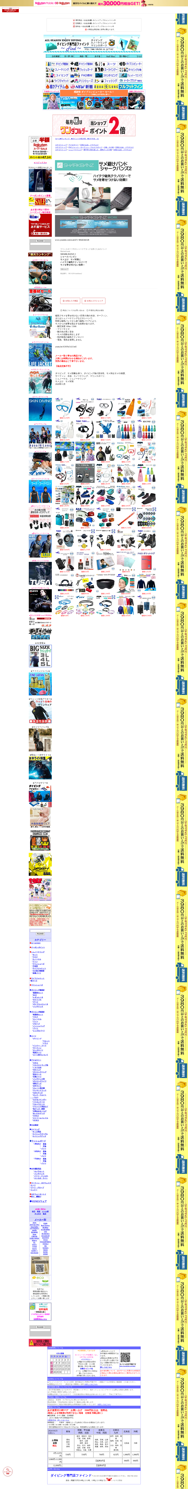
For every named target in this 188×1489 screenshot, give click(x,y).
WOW (45, 1252)
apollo (34, 1230)
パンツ (43, 1148)
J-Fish (34, 1247)
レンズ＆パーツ (39, 1031)
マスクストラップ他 (40, 1065)
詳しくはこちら (106, 1367)
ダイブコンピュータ (40, 1004)
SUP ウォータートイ (38, 1194)
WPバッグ (37, 1070)
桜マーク (34, 981)
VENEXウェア (39, 1201)
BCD (35, 995)
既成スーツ (37, 1052)
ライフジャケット (39, 968)
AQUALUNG (34, 1225)
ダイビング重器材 (38, 990)
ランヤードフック (39, 1090)
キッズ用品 (37, 1132)
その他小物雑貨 (38, 971)
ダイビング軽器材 (38, 1012)
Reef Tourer (45, 1225)
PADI (45, 1223)
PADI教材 (34, 1125)
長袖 (44, 1144)
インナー (34, 1190)
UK (45, 1246)
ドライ (45, 1043)
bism (34, 1234)
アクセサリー (36, 1060)
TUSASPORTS (45, 1242)
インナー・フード (39, 1046)
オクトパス (37, 1000)
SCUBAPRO (45, 1230)
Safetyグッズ (38, 1093)
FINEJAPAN (34, 1238)
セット (35, 955)
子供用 (35, 966)
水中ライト (37, 1086)
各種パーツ (37, 973)
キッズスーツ (38, 1050)
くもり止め (37, 1067)
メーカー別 (40, 1219)
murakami (34, 1253)
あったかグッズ (39, 1113)
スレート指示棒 (39, 1088)
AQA (34, 1223)
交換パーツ (37, 1077)
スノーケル (37, 959)
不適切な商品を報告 (96, 310)
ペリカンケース (39, 1102)
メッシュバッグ (39, 1026)
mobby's (34, 1251)
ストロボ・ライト (41, 1178)
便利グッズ (37, 1083)
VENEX (36, 1120)
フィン (35, 961)
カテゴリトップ (61, 145)
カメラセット (39, 1171)
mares (34, 1249)
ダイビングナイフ (39, 1081)
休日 (33, 1211)
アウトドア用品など (40, 1106)
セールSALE (36, 943)
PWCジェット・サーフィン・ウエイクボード (85, 147)
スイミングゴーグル (40, 1134)
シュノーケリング (38, 952)
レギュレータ (38, 997)
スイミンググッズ (39, 1136)
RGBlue (45, 1227)
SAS (45, 1232)
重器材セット (38, 993)
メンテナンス (38, 1006)
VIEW (45, 1250)
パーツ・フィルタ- (41, 1176)
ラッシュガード (39, 1141)
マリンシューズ (38, 964)
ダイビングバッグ (39, 1072)
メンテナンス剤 (39, 1079)
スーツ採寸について (40, 1055)
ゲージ (35, 1002)
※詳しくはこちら (91, 1384)
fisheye (34, 1240)
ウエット (46, 1041)
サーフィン (37, 1048)
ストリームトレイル (40, 1118)
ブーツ (35, 1028)
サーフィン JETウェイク (41, 1183)
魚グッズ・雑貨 (39, 1109)
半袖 (44, 1146)
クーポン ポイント (38, 947)
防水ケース (37, 1074)
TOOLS (36, 1116)
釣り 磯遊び (36, 1196)
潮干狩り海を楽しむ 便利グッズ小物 (98, 150)
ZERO (45, 1254)
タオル (35, 1063)
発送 (38, 1211)
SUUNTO (45, 1238)
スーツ (33, 1036)
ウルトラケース (39, 1104)
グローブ (36, 1024)
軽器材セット (38, 1014)
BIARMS (34, 1232)
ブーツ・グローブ (37, 1188)
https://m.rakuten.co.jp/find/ (127, 1366)
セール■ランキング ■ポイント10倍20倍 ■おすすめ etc (77, 139)
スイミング (35, 1129)
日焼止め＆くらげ (39, 1111)
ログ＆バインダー (39, 1100)
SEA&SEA (45, 1234)
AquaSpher (34, 1227)
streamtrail (45, 1236)
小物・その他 (109, 147)
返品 (44, 1214)
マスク (35, 957)
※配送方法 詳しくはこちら (58, 1420)
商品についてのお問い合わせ (73, 310)
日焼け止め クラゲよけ (89, 145)
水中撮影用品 (36, 1169)
